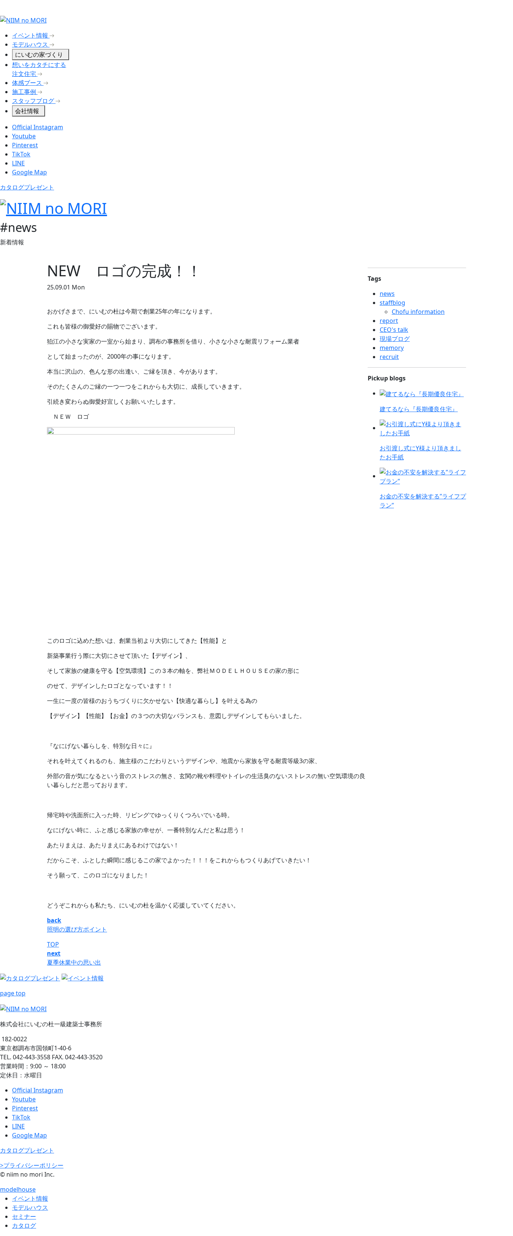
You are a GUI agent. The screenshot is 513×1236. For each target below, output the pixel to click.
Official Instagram (37, 127)
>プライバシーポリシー (31, 1165)
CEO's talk (394, 330)
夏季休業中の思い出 (74, 962)
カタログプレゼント (27, 187)
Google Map (29, 172)
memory (392, 348)
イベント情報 (30, 1198)
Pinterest (25, 145)
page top (13, 993)
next (53, 953)
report (389, 321)
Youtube (24, 136)
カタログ (24, 1225)
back (54, 920)
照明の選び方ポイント (77, 929)
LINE (18, 163)
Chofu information (418, 311)
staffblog (392, 302)
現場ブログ (395, 339)
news (387, 293)
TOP (53, 944)
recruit (389, 357)
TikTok (21, 154)
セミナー (24, 1216)
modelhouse (18, 1189)
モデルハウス (30, 1207)
